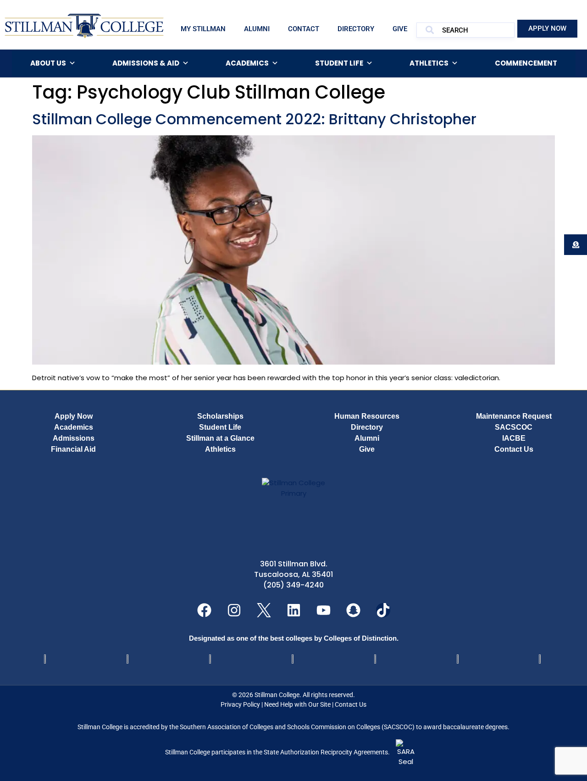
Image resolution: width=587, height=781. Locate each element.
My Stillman (203, 29)
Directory (356, 29)
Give (400, 29)
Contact (303, 29)
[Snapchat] (353, 610)
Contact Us (350, 704)
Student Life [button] (339, 63)
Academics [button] (247, 63)
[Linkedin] (294, 610)
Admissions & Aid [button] (145, 63)
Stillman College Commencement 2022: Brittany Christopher (254, 119)
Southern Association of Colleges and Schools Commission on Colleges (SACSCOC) (297, 727)
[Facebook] (204, 610)
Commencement (526, 63)
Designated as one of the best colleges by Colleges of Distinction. (294, 638)
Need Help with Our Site (297, 704)
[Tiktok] (383, 610)
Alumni (257, 29)
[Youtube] (323, 610)
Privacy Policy (240, 704)
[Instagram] (234, 610)
